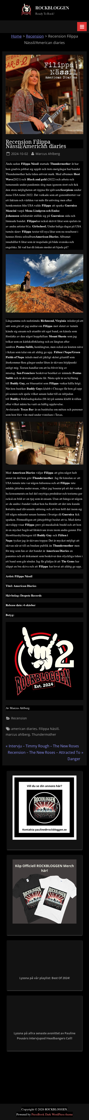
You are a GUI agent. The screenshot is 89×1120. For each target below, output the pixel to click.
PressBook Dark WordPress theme (52, 1114)
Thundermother (44, 734)
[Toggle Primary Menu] (82, 26)
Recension (35, 36)
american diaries (24, 728)
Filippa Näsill (49, 728)
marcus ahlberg (18, 734)
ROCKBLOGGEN (52, 8)
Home (16, 36)
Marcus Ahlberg (48, 153)
